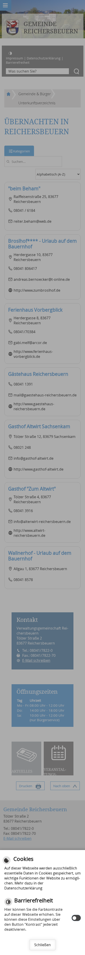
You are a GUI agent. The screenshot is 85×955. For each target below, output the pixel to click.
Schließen (42, 944)
